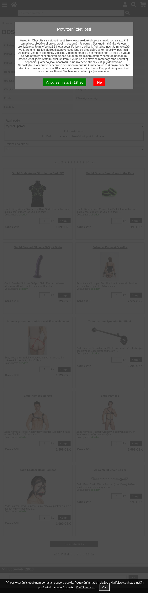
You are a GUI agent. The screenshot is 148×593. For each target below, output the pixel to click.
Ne (99, 82)
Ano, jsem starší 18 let (64, 82)
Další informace (85, 587)
